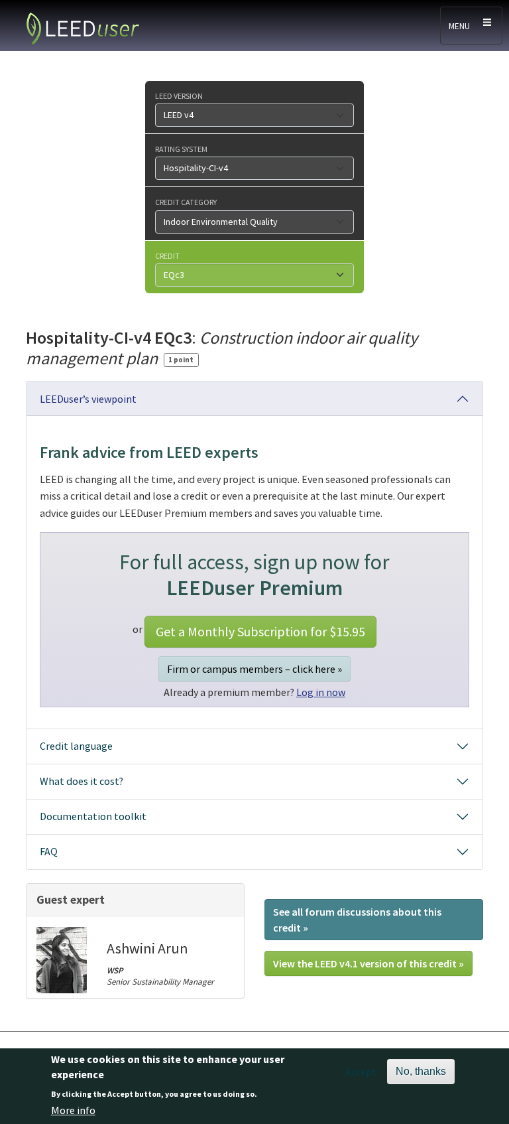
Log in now (320, 692)
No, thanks (421, 1071)
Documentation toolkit (93, 816)
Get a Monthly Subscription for (260, 631)
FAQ (49, 851)
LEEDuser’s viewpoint (88, 398)
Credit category (186, 201)
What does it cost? (81, 781)
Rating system (181, 148)
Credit (167, 255)
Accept (360, 1071)
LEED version (179, 95)
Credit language (76, 745)
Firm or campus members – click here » (254, 668)
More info (73, 1110)
